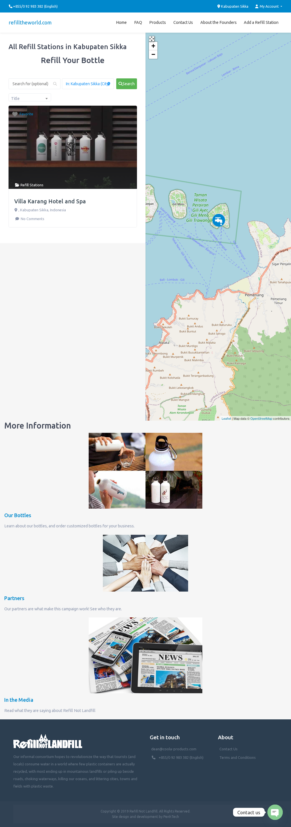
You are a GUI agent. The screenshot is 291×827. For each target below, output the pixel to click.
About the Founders (218, 22)
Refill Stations (31, 185)
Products (157, 22)
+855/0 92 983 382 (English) (181, 757)
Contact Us (183, 22)
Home (121, 22)
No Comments (32, 219)
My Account (269, 6)
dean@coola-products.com (174, 749)
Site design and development (135, 816)
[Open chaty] (275, 812)
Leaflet (226, 418)
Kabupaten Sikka (234, 6)
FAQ (138, 22)
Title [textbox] (15, 98)
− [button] (153, 54)
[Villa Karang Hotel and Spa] (218, 220)
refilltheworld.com (30, 22)
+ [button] (153, 45)
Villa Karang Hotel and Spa (50, 201)
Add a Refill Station (261, 22)
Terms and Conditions (237, 757)
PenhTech (171, 816)
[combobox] (30, 97)
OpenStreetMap (261, 418)
